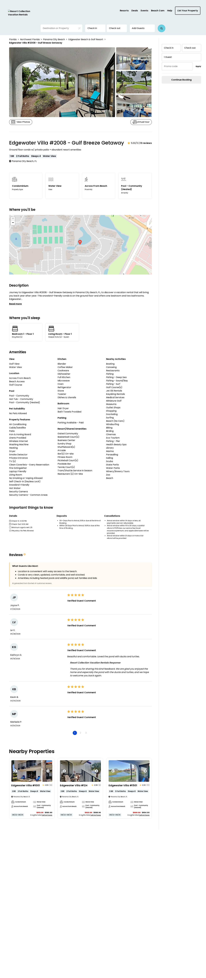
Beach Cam (157, 10)
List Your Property (187, 10)
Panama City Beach (54, 39)
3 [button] (86, 732)
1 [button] (74, 732)
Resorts (124, 10)
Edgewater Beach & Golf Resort (85, 39)
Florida (13, 39)
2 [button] (80, 732)
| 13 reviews (145, 143)
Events (144, 10)
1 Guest (168, 57)
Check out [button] (114, 28)
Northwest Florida (30, 39)
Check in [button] (92, 28)
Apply (198, 66)
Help (169, 10)
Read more (15, 303)
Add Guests (138, 28)
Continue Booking (181, 79)
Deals (134, 10)
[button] (161, 28)
